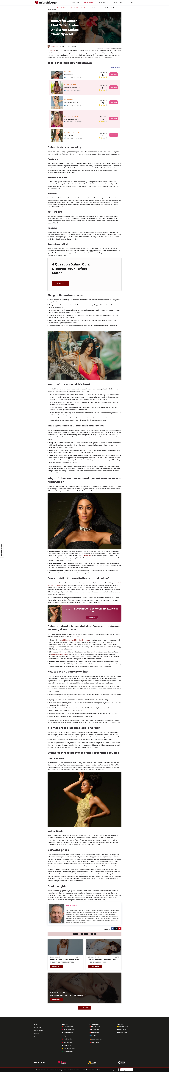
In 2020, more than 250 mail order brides (75, 640)
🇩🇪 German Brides (95, 1026)
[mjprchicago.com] (45, 3)
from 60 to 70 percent (59, 654)
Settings (112, 1070)
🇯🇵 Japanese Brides (68, 1029)
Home (49, 8)
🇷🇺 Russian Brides (122, 1033)
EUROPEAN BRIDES (95, 1024)
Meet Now (92, 617)
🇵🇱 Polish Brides (121, 1029)
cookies (46, 1070)
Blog (131, 3)
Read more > (56, 966)
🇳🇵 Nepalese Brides (67, 1036)
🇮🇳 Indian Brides (66, 1045)
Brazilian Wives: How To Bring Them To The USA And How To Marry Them (64, 961)
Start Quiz (60, 283)
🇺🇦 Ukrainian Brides (122, 1026)
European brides (118, 3)
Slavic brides (103, 3)
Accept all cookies (126, 1070)
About (36, 1024)
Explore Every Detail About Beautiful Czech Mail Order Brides (102, 961)
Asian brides (75, 3)
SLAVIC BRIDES (121, 1024)
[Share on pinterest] (119, 928)
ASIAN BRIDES (65, 1024)
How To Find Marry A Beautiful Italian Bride (66, 995)
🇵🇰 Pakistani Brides (67, 1052)
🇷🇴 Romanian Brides (96, 1039)
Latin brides (88, 3)
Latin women (87, 556)
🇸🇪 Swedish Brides (95, 1036)
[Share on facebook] (112, 928)
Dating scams (38, 1030)
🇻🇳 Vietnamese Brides (68, 1048)
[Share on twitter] (116, 928)
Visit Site (113, 74)
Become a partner (40, 1037)
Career (36, 1034)
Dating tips (37, 1027)
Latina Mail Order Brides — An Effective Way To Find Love (70, 8)
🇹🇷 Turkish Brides (67, 1039)
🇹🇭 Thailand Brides (67, 1033)
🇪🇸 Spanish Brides (95, 1033)
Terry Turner (54, 46)
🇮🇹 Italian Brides (94, 1029)
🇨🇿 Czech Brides (94, 1042)
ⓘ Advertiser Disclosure (116, 48)
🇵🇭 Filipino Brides (67, 1042)
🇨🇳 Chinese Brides (67, 1026)
